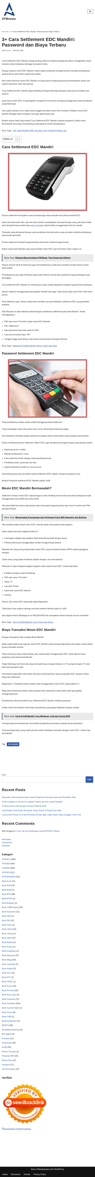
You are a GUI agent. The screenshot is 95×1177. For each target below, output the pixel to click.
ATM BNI (6, 864)
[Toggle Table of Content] (16, 139)
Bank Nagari (7, 969)
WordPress (59, 1169)
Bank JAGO (7, 929)
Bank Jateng (7, 934)
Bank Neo (6, 973)
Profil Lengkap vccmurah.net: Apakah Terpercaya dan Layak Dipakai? (32, 802)
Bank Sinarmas (8, 999)
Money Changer (9, 1052)
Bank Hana (7, 925)
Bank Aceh (6, 881)
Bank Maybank (8, 955)
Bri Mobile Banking (10, 1030)
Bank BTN (6, 894)
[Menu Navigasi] (90, 11)
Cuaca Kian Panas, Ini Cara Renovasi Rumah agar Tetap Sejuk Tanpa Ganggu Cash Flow (41, 815)
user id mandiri (36, 225)
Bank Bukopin (8, 903)
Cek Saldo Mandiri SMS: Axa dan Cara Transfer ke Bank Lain (40, 131)
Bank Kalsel (7, 947)
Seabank (6, 1065)
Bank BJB (6, 885)
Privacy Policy (40, 1174)
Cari (4, 775)
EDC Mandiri (13, 744)
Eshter (8, 50)
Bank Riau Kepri (9, 995)
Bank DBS (6, 916)
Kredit (4, 1047)
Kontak (27, 1174)
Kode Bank (7, 1043)
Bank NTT (6, 977)
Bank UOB (6, 1017)
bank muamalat (8, 964)
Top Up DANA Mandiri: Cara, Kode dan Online (33, 622)
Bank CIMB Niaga (10, 907)
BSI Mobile (7, 1034)
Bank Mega (7, 960)
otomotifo (6, 846)
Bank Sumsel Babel (10, 1008)
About (5, 1174)
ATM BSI (6, 872)
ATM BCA (6, 859)
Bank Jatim (7, 938)
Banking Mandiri (9, 1021)
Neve (33, 1169)
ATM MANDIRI (8, 877)
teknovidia (6, 839)
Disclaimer (15, 1174)
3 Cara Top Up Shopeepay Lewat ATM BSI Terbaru (37, 831)
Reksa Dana (7, 1060)
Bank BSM (6, 890)
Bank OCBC (7, 982)
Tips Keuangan (8, 1069)
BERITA (5, 1025)
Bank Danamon (9, 912)
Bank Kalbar (7, 942)
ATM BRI (6, 868)
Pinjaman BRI (8, 1056)
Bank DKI (6, 920)
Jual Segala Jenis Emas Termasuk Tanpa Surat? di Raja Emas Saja (31, 810)
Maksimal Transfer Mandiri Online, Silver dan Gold (35, 346)
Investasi (6, 1038)
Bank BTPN (7, 899)
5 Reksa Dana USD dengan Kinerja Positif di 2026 (24, 806)
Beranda (5, 32)
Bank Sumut (7, 1012)
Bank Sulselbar (8, 1003)
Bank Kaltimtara (9, 951)
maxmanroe (7, 842)
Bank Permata (8, 990)
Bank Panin (7, 986)
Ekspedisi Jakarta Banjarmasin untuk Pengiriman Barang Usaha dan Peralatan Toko (39, 797)
